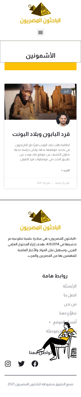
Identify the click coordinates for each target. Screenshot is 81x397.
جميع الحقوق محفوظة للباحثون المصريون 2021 (41, 384)
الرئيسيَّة (69, 286)
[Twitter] (21, 363)
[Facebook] (35, 363)
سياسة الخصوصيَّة (61, 331)
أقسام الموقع (64, 322)
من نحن (70, 304)
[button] (40, 32)
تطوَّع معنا (67, 313)
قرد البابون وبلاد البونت (41, 134)
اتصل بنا (70, 295)
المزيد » (65, 170)
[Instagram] (8, 363)
